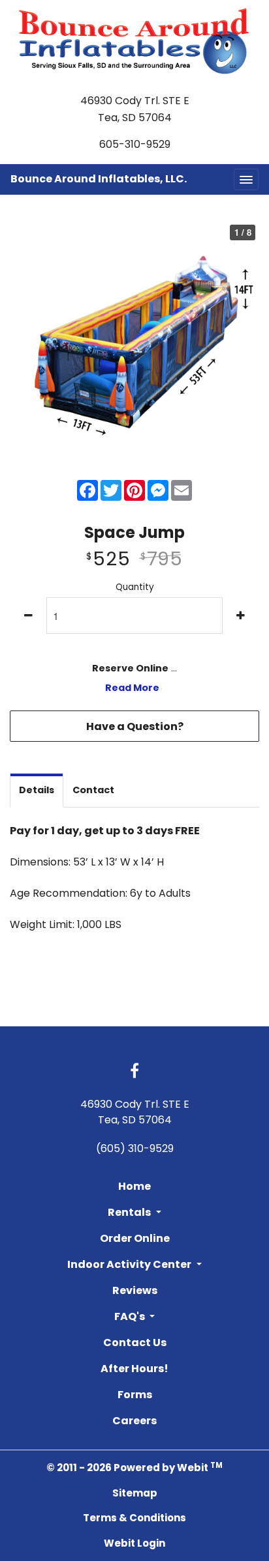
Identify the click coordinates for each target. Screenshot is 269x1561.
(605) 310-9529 (135, 1148)
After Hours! (134, 1368)
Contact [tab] (93, 789)
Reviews (134, 1290)
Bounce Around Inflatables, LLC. (98, 178)
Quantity (135, 587)
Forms (135, 1394)
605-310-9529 (134, 144)
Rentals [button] (130, 1212)
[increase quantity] (240, 615)
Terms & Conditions (134, 1518)
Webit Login (134, 1543)
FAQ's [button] (130, 1316)
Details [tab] (36, 789)
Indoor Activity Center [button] (130, 1264)
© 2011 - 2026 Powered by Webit (134, 1467)
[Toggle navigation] (246, 179)
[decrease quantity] (28, 615)
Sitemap (134, 1493)
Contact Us (134, 1342)
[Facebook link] (134, 1072)
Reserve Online (130, 668)
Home (134, 1186)
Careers (134, 1420)
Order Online (135, 1238)
